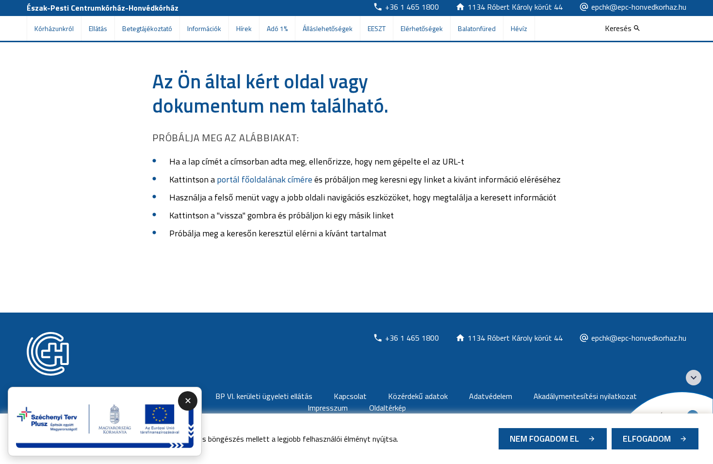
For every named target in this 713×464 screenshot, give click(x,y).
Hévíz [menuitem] (519, 28)
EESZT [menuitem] (377, 28)
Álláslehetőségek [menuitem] (328, 28)
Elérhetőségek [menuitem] (422, 28)
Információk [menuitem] (204, 28)
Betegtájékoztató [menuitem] (147, 28)
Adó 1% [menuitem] (277, 28)
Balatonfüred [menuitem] (477, 28)
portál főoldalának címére (264, 179)
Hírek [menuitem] (244, 28)
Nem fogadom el (544, 438)
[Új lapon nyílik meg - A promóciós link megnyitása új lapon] (105, 421)
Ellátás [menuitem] (98, 28)
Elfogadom (647, 438)
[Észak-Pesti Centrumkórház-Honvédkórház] (48, 354)
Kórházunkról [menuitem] (54, 28)
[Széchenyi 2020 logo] (693, 377)
